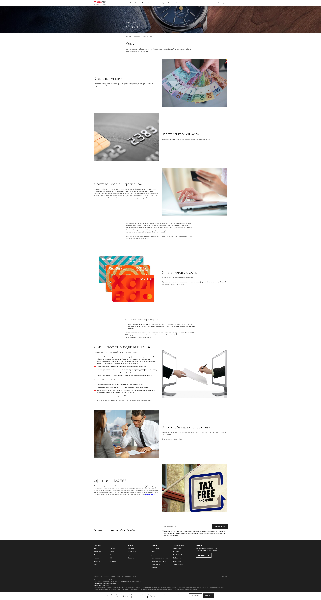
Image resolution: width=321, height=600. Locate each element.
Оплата (128, 36)
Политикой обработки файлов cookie (128, 597)
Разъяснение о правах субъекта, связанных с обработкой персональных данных (117, 582)
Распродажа (132, 552)
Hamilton (113, 555)
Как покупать (147, 36)
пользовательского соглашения (204, 531)
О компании (154, 545)
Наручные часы (123, 3)
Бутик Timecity (178, 564)
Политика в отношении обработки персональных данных (111, 580)
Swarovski (133, 3)
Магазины (178, 3)
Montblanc (142, 3)
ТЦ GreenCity (177, 561)
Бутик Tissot (177, 548)
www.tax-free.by (150, 494)
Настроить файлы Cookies (148, 597)
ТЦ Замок (176, 552)
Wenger (96, 558)
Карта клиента (155, 548)
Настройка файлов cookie (101, 585)
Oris (111, 558)
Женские (131, 558)
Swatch (112, 552)
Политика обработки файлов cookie (105, 583)
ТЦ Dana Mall (177, 558)
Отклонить (195, 596)
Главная (128, 22)
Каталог (130, 545)
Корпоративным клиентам (159, 558)
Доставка (137, 36)
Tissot (96, 548)
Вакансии (153, 567)
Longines (112, 548)
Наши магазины (178, 545)
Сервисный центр (167, 3)
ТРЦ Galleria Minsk (179, 555)
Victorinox (97, 561)
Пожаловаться (203, 555)
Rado (95, 564)
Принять (208, 596)
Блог (186, 3)
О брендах (97, 545)
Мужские (131, 555)
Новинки (131, 548)
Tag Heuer (97, 555)
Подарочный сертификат (158, 561)
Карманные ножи (153, 3)
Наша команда (155, 564)
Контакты (199, 545)
